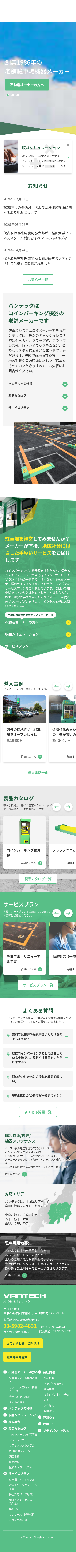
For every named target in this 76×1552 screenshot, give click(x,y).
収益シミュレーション (22, 634)
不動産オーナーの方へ (27, 84)
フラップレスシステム (22, 1445)
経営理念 (49, 1389)
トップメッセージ (54, 1383)
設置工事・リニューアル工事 (23, 1487)
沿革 (46, 1400)
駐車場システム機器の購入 (23, 1380)
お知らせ (49, 1417)
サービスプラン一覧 (38, 984)
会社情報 (49, 1372)
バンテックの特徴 (20, 383)
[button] (7, 95)
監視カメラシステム (20, 1467)
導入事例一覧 (38, 772)
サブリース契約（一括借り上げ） (23, 1389)
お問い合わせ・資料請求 (23, 1343)
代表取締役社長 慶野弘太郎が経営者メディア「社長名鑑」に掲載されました (37, 261)
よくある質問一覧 (38, 1111)
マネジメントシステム (56, 1394)
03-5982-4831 (20, 1325)
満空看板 (14, 1456)
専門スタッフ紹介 (19, 1396)
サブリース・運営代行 (21, 1514)
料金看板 (14, 1462)
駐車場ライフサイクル (22, 1479)
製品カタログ (17, 395)
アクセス (49, 1405)
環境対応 (49, 1411)
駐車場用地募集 (17, 1357)
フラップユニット (19, 1440)
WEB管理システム (19, 1451)
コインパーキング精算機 (23, 1434)
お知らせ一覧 (38, 279)
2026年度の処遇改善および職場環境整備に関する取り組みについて (37, 210)
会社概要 (49, 1378)
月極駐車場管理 (18, 1520)
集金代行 (14, 1509)
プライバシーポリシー (58, 1430)
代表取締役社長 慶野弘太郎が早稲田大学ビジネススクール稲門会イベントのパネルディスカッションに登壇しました (37, 235)
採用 (46, 1423)
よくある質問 (16, 1402)
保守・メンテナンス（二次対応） (23, 1501)
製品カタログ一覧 (38, 878)
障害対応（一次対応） (22, 1494)
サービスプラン (18, 407)
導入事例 (14, 1421)
